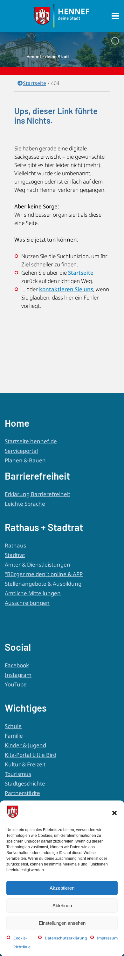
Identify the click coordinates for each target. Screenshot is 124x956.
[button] (114, 813)
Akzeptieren (62, 888)
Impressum (107, 938)
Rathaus (15, 545)
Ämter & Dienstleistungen (37, 564)
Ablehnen (62, 905)
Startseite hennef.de (31, 441)
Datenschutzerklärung (66, 938)
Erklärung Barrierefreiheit (37, 494)
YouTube (16, 684)
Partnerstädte (22, 793)
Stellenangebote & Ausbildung (43, 583)
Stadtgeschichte (25, 783)
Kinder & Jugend (25, 745)
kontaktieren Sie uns (66, 289)
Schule (13, 726)
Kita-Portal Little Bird (30, 754)
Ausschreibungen (27, 602)
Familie (14, 735)
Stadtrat (15, 555)
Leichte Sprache (25, 503)
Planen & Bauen (25, 460)
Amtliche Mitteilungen (33, 593)
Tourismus (18, 774)
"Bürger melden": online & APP (44, 574)
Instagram (18, 674)
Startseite (34, 83)
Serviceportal (21, 450)
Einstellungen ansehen (62, 923)
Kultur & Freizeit (25, 764)
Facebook (17, 665)
